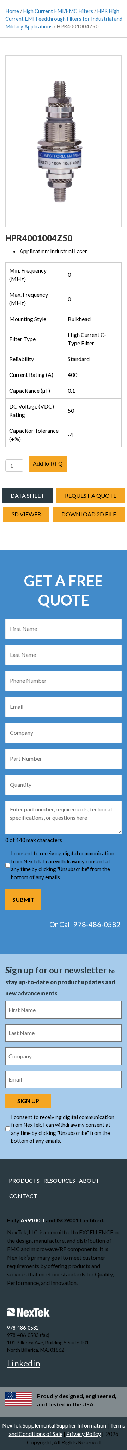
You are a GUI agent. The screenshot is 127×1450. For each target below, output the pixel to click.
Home (12, 11)
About (89, 1180)
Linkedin (23, 1363)
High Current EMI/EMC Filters (58, 11)
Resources (59, 1180)
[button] (26, 514)
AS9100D (32, 1220)
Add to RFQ (47, 464)
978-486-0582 (23, 1328)
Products (24, 1180)
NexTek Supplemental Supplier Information (54, 1425)
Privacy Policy (83, 1433)
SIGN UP (28, 1100)
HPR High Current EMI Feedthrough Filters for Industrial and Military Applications (63, 19)
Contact (23, 1196)
